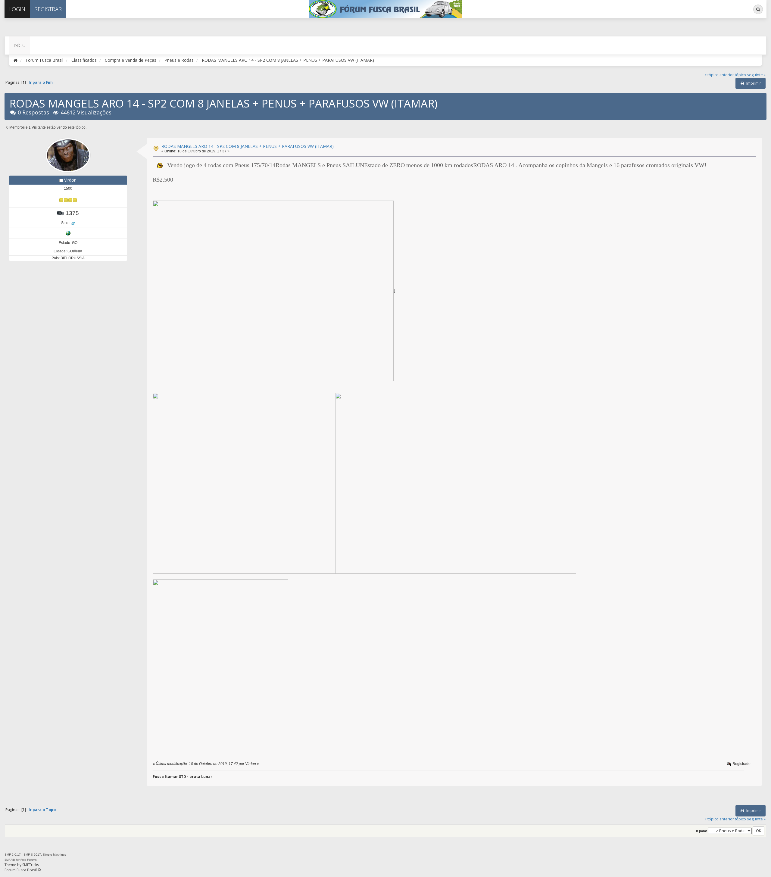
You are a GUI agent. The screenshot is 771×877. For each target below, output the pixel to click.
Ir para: (701, 831)
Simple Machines (54, 854)
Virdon (70, 180)
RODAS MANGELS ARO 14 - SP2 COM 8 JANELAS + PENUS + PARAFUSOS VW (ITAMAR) (247, 146)
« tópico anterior (719, 74)
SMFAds (10, 859)
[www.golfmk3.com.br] (68, 233)
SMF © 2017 (32, 854)
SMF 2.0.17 (13, 854)
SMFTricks (30, 864)
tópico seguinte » (750, 74)
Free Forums (28, 859)
